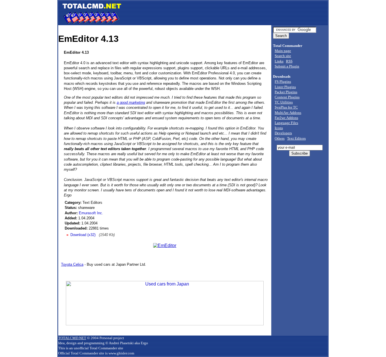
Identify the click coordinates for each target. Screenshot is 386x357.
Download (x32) (83, 235)
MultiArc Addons (288, 113)
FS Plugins (283, 81)
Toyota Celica (72, 264)
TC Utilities (284, 102)
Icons (279, 128)
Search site (283, 56)
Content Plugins (287, 97)
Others (280, 138)
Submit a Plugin (287, 66)
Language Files (286, 123)
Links (279, 61)
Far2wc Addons (286, 118)
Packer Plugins (286, 92)
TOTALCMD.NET (72, 338)
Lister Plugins (285, 87)
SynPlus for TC (286, 107)
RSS (289, 61)
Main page (283, 51)
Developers (283, 133)
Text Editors (296, 138)
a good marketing (131, 102)
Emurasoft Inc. (91, 213)
